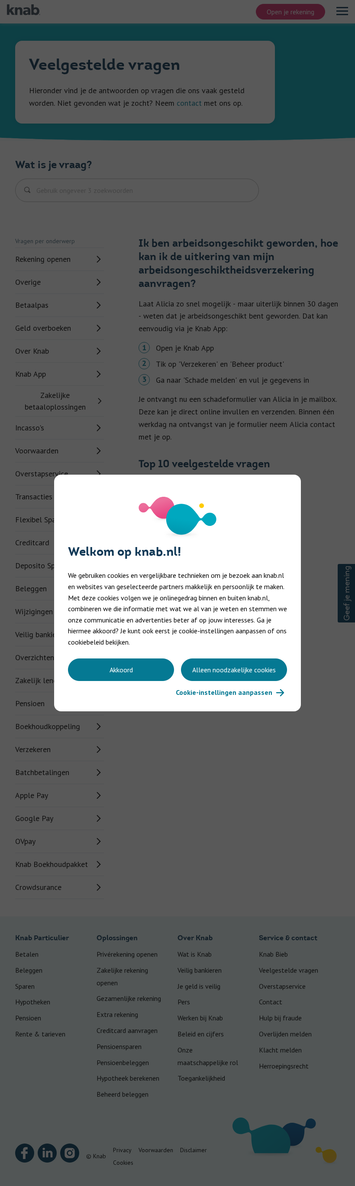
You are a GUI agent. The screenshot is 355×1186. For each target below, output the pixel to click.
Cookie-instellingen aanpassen (224, 692)
